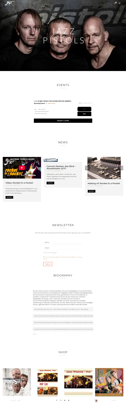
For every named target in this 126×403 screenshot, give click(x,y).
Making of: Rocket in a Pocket (104, 183)
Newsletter (63, 225)
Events (63, 85)
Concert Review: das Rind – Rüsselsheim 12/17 (61, 167)
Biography (63, 275)
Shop (63, 352)
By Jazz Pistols (16, 185)
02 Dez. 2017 (91, 185)
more (34, 334)
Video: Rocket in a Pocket (19, 183)
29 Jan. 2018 (8, 185)
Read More (9, 197)
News (63, 142)
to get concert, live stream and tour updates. (52, 101)
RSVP (84, 114)
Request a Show (63, 121)
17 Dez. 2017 (49, 171)
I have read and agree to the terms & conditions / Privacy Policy (62, 258)
